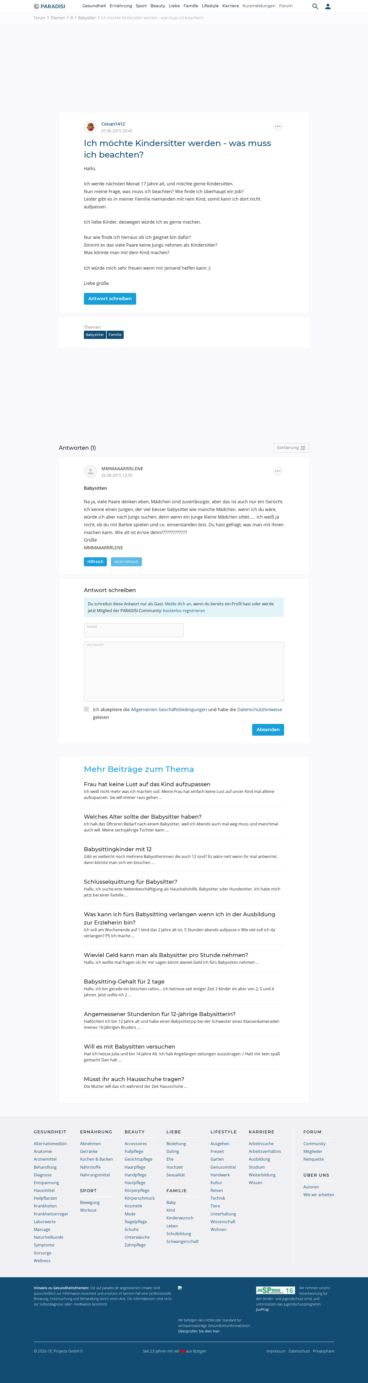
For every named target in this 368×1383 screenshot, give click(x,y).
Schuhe (132, 1229)
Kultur (216, 1182)
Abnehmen (90, 1143)
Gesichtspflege (138, 1159)
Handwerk (220, 1175)
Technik (218, 1198)
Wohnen (219, 1229)
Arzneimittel (45, 1159)
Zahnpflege (135, 1245)
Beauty (157, 6)
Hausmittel (44, 1190)
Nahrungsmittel (95, 1175)
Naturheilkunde (48, 1237)
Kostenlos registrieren (184, 610)
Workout (88, 1210)
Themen (58, 18)
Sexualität (175, 1175)
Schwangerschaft (182, 1241)
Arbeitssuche (261, 1143)
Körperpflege (137, 1190)
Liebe (174, 6)
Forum (286, 6)
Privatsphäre (323, 1350)
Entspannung (46, 1182)
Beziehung (176, 1143)
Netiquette (313, 1159)
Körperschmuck (140, 1198)
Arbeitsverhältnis (265, 1151)
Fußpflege (134, 1151)
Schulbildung (178, 1233)
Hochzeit (174, 1167)
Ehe (169, 1159)
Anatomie (43, 1151)
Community (314, 1143)
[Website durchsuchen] (315, 6)
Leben (172, 1226)
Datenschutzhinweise (259, 709)
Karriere (230, 6)
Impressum (276, 1350)
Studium (257, 1167)
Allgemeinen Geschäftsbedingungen (169, 709)
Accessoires (136, 1143)
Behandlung (45, 1167)
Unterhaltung (223, 1214)
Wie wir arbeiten (318, 1194)
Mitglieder (312, 1151)
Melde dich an (178, 604)
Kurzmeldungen (259, 6)
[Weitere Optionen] (278, 126)
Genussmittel (223, 1167)
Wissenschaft (223, 1221)
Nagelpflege (136, 1221)
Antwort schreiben (110, 298)
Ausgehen (220, 1143)
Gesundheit (94, 6)
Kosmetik (133, 1206)
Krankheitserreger (51, 1214)
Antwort (95, 645)
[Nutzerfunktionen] (328, 6)
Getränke (89, 1151)
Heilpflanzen (45, 1198)
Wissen (255, 1182)
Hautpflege (135, 1182)
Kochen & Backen (96, 1159)
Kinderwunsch (180, 1218)
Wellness (42, 1260)
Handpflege (135, 1175)
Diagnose (43, 1175)
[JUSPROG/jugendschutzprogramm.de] (275, 1290)
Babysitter (87, 18)
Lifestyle (210, 6)
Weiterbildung (262, 1175)
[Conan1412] (92, 126)
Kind (170, 1210)
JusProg (262, 1309)
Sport (141, 6)
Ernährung (121, 6)
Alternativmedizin (50, 1143)
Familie (190, 6)
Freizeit (217, 1151)
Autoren (311, 1187)
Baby (171, 1202)
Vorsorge (42, 1253)
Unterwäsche (137, 1237)
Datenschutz (299, 1350)
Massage (42, 1229)
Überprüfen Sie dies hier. (199, 1331)
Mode (130, 1214)
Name (92, 626)
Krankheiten (45, 1206)
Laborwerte (45, 1221)
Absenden (268, 729)
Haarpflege (135, 1167)
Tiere (215, 1206)
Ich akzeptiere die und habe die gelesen (187, 713)
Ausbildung (259, 1159)
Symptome (44, 1245)
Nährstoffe (90, 1167)
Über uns (316, 1175)
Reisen (217, 1190)
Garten (217, 1159)
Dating (172, 1151)
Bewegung (90, 1202)
